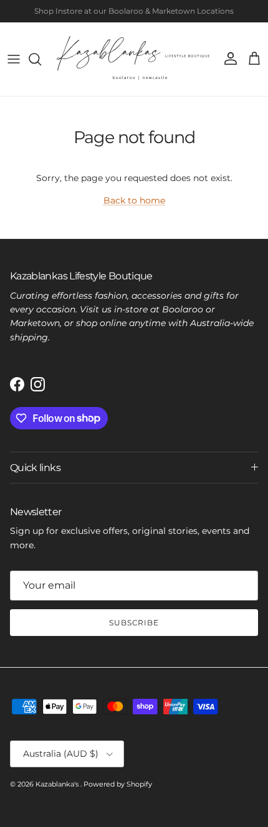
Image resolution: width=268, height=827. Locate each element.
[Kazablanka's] (134, 59)
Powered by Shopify (118, 784)
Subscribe (134, 622)
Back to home (134, 200)
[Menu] (13, 59)
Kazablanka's (58, 784)
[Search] (41, 59)
